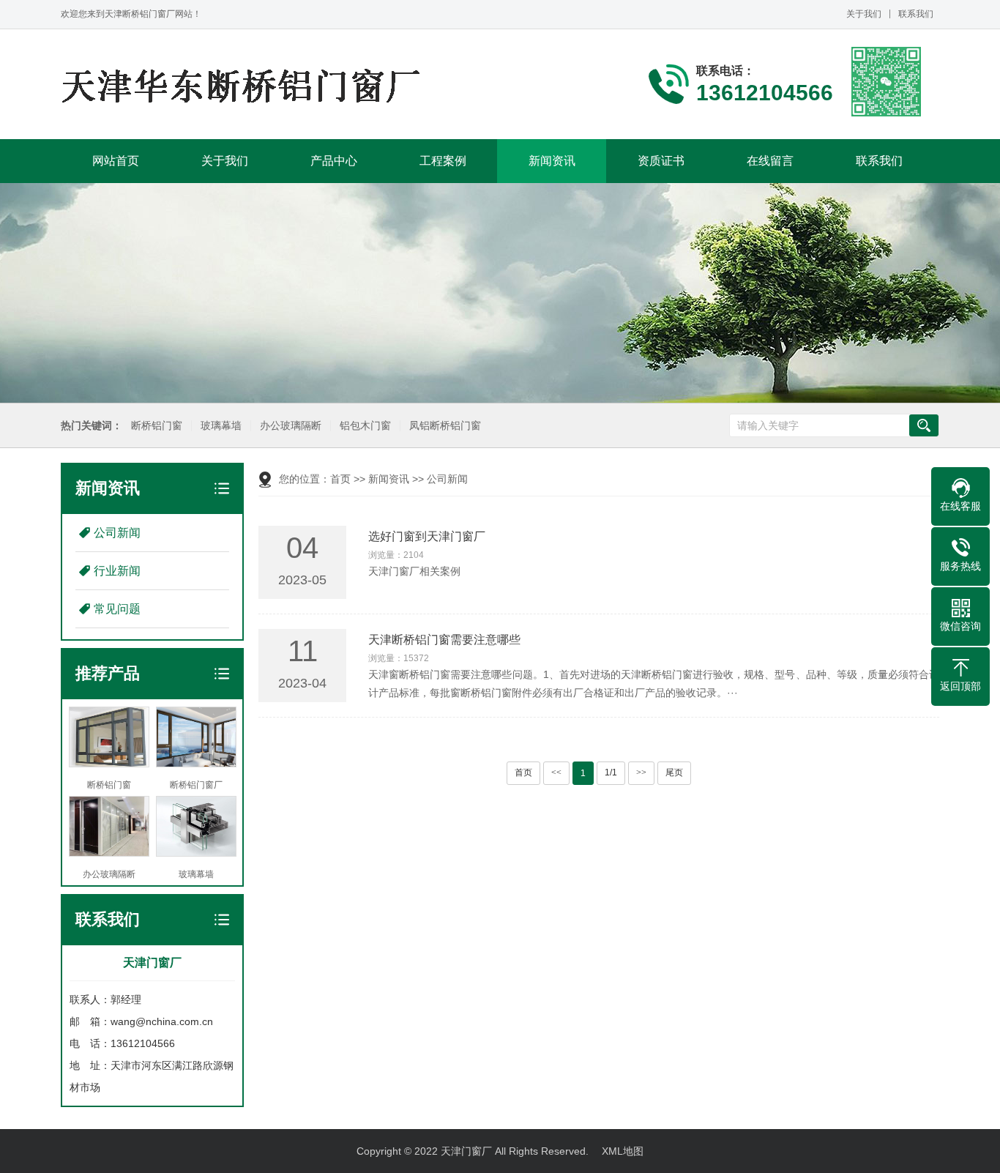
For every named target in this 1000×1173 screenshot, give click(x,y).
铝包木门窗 (365, 425)
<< (556, 772)
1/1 (611, 772)
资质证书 (661, 160)
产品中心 (333, 160)
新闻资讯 (552, 160)
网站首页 (115, 160)
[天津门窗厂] (244, 84)
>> (641, 772)
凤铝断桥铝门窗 (445, 425)
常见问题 (117, 609)
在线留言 (770, 160)
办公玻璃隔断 (290, 425)
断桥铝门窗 (156, 425)
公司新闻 (117, 532)
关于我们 (863, 14)
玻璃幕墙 (221, 425)
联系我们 (915, 14)
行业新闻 (117, 571)
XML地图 (622, 1151)
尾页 (674, 772)
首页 (340, 479)
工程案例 (442, 160)
